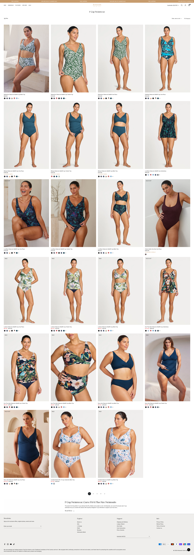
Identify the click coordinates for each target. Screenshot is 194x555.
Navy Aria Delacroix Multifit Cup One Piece (14, 479)
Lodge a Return (121, 524)
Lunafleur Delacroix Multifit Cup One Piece (14, 249)
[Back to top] (188, 549)
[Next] (104, 493)
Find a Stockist (120, 530)
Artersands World (81, 532)
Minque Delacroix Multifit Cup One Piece (14, 171)
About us (79, 522)
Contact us (159, 528)
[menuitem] (5, 6)
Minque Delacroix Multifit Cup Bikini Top (108, 171)
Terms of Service (161, 526)
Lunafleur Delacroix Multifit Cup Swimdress (155, 171)
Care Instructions (121, 528)
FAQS (78, 528)
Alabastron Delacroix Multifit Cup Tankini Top (62, 94)
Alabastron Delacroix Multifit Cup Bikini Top (14, 94)
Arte (78, 524)
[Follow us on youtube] (11, 544)
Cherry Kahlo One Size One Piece (153, 249)
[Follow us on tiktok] (14, 544)
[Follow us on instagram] (8, 544)
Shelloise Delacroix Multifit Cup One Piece (155, 94)
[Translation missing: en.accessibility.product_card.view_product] (5, 98)
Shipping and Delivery (122, 522)
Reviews (79, 530)
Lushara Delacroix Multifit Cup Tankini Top (61, 326)
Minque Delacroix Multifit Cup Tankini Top (61, 171)
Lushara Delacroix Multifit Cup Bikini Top (108, 326)
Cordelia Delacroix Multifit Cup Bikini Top (108, 479)
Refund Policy (160, 524)
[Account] (185, 5)
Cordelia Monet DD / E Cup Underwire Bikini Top (63, 479)
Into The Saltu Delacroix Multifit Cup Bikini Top (62, 403)
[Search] (182, 5)
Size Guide (119, 526)
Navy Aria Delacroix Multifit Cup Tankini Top (156, 403)
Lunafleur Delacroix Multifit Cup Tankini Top (61, 249)
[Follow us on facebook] (5, 544)
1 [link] (89, 493)
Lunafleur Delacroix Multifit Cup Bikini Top (108, 249)
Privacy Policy (160, 522)
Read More (68, 511)
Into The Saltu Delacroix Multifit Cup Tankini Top (16, 403)
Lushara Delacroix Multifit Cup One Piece (14, 326)
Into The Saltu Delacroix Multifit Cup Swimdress (156, 326)
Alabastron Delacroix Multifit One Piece (107, 94)
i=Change (79, 526)
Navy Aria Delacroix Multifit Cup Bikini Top (108, 403)
